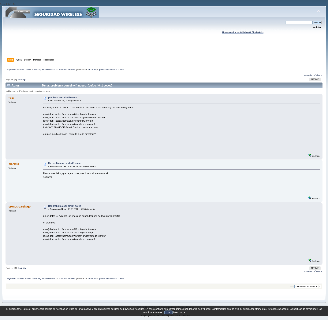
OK (168, 312)
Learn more (179, 312)
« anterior (308, 75)
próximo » (317, 75)
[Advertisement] (164, 49)
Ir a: (292, 286)
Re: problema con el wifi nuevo (64, 163)
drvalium (92, 69)
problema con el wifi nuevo (62, 97)
